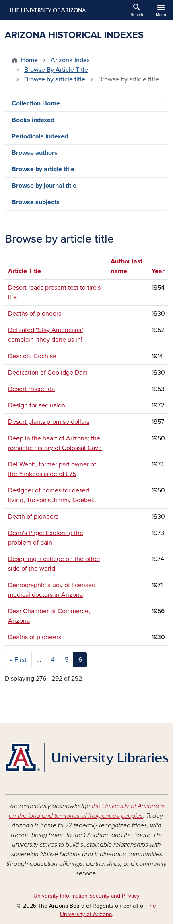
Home (29, 60)
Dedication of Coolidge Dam (48, 373)
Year (158, 271)
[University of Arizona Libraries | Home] (86, 757)
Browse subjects (36, 202)
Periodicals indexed (40, 136)
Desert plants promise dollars (48, 422)
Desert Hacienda (31, 389)
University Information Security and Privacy (86, 895)
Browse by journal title (44, 186)
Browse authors (35, 153)
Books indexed (33, 120)
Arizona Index (70, 60)
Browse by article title (54, 79)
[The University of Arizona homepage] (47, 10)
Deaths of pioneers (34, 314)
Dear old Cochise (32, 356)
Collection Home (36, 103)
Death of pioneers (33, 517)
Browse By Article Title (56, 70)
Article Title (24, 271)
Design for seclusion (36, 405)
